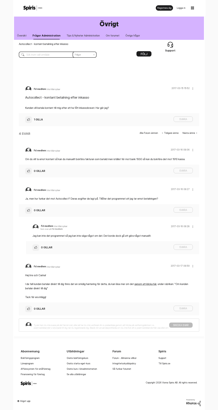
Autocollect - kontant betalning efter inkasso (43, 44)
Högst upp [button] (25, 401)
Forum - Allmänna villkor (124, 358)
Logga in (181, 8)
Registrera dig (164, 8)
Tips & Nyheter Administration (83, 35)
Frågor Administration (46, 35)
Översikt (21, 35)
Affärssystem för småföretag (35, 368)
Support (162, 358)
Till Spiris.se (164, 363)
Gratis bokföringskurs (77, 358)
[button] (192, 88)
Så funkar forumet (122, 368)
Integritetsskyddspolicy (124, 363)
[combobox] (55, 55)
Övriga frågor (132, 35)
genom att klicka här (145, 284)
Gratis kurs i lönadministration (82, 368)
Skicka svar (181, 325)
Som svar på (51, 229)
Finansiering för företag (33, 374)
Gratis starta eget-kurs (78, 363)
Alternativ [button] (144, 55)
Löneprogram (27, 363)
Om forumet (112, 35)
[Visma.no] (32, 8)
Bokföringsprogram (30, 358)
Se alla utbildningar (76, 374)
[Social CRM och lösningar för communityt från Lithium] (193, 402)
